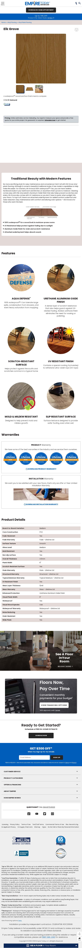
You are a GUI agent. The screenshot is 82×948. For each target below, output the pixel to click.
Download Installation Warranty (42, 504)
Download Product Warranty (42, 469)
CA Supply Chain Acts (25, 827)
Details (57, 710)
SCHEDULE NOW (41, 735)
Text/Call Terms (38, 824)
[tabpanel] (41, 204)
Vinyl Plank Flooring (25, 22)
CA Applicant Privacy (8, 827)
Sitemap (37, 827)
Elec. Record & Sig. (72, 824)
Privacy (74, 762)
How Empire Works (12, 798)
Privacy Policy (15, 824)
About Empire (10, 791)
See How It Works (64, 666)
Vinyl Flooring (12, 22)
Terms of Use (26, 824)
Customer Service (12, 771)
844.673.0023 (49, 807)
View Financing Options (54, 705)
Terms (67, 762)
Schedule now (50, 120)
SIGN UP (56, 757)
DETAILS (50, 18)
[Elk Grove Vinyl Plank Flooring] (41, 58)
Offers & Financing (12, 785)
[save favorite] (76, 29)
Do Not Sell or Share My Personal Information (63, 827)
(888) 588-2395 (48, 937)
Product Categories (13, 778)
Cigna (44, 827)
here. (20, 921)
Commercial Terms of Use (55, 824)
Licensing (5, 824)
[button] (79, 3)
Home (4, 22)
